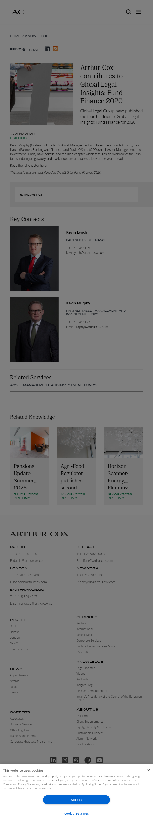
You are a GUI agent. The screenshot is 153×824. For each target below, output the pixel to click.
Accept (76, 800)
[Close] (148, 770)
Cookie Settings (76, 813)
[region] (76, 794)
